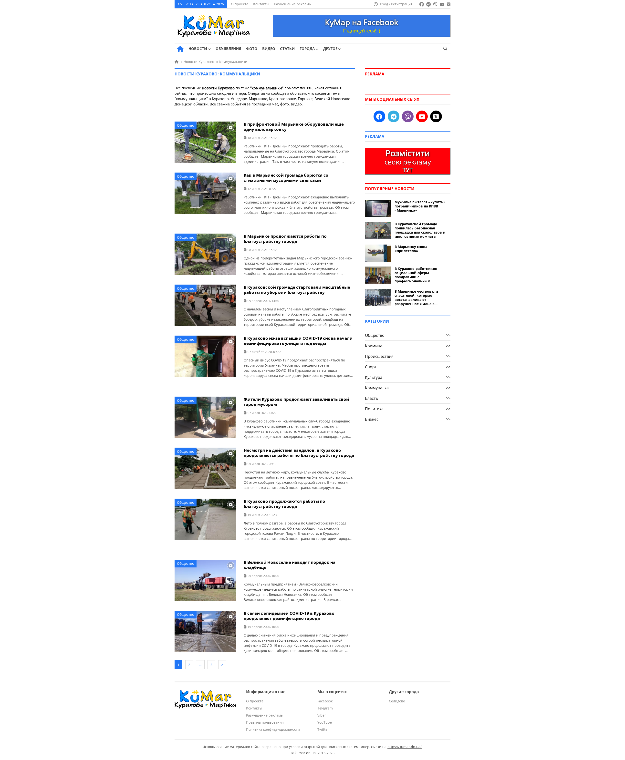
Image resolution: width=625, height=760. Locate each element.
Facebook (325, 701)
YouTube (324, 722)
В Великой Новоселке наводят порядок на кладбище (289, 564)
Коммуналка (407, 387)
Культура (407, 377)
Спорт (407, 367)
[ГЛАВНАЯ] (180, 49)
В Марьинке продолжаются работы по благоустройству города (285, 238)
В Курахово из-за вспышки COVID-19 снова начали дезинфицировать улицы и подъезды (298, 340)
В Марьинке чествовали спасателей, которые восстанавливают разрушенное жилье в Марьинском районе (416, 297)
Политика (407, 408)
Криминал (407, 346)
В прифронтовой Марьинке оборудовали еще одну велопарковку (294, 126)
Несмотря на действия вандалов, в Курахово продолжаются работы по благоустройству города (299, 452)
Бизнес (407, 419)
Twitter (323, 729)
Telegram (325, 708)
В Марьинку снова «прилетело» (411, 249)
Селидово (397, 701)
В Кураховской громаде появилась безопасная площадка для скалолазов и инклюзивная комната (420, 230)
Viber (321, 715)
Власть (407, 398)
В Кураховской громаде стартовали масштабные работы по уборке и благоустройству (297, 289)
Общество (185, 125)
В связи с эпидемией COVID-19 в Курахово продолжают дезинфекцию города (289, 615)
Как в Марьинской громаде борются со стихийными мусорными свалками (286, 177)
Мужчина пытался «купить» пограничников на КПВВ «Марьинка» (420, 206)
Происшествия (407, 356)
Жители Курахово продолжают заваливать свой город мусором (296, 401)
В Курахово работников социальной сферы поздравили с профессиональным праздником (416, 275)
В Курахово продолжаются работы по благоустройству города (284, 503)
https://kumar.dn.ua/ (404, 746)
